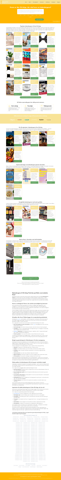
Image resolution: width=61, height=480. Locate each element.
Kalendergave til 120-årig (34, 461)
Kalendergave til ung (15, 418)
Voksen (40, 15)
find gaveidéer (39, 19)
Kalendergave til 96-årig (26, 452)
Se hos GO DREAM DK (51, 62)
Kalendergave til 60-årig (26, 439)
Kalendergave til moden (30, 418)
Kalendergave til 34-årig (42, 429)
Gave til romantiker (21, 465)
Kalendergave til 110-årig (42, 456)
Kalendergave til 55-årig (19, 438)
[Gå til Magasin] (12, 119)
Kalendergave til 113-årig (34, 458)
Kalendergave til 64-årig (26, 441)
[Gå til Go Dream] (34, 119)
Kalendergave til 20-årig (26, 425)
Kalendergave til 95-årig (19, 452)
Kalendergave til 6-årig (16, 421)
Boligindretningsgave (39, 466)
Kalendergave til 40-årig (26, 432)
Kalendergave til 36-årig (26, 431)
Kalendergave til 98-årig (42, 452)
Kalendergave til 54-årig (42, 436)
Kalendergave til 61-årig (34, 439)
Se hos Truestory (50, 145)
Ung (36, 15)
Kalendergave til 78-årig (42, 445)
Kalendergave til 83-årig (19, 448)
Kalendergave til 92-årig (26, 451)
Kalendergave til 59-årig (19, 439)
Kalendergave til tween (37, 416)
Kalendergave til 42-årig (42, 432)
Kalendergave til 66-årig (42, 441)
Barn (28, 15)
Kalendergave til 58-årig (42, 438)
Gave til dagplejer (28, 465)
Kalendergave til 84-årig (26, 448)
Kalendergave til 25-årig (34, 426)
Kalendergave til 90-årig (42, 449)
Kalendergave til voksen (23, 418)
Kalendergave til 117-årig (34, 459)
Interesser (41, 2)
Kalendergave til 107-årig (18, 456)
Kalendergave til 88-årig (26, 449)
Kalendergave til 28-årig (26, 428)
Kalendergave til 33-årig (34, 429)
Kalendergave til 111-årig (18, 458)
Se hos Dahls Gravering (17, 78)
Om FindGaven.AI (23, 476)
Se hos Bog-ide (17, 182)
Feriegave (19, 466)
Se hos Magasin (17, 46)
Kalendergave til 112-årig (26, 458)
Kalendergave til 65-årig (34, 441)
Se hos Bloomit (17, 62)
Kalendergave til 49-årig (34, 435)
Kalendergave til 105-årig (34, 455)
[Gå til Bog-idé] (41, 119)
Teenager (32, 15)
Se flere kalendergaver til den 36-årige (30, 278)
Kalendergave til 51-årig (19, 436)
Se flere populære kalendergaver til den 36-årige (30, 97)
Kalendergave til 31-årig (19, 429)
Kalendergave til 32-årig (26, 429)
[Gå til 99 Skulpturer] (48, 119)
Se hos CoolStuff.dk (33, 46)
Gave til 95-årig (39, 465)
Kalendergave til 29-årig (34, 428)
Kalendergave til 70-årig (42, 442)
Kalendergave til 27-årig (19, 428)
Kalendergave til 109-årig (34, 456)
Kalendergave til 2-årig (23, 419)
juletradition (19, 319)
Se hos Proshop (33, 257)
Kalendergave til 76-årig (26, 445)
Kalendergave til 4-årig (37, 419)
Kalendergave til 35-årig (19, 431)
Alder (30, 2)
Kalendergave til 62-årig (42, 439)
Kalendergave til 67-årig (19, 442)
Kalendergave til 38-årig (42, 431)
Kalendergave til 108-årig (26, 456)
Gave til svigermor (44, 465)
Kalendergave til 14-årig (42, 422)
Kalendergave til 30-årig (42, 428)
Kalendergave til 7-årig (23, 421)
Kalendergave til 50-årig (42, 435)
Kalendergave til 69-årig (34, 442)
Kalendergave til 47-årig (19, 435)
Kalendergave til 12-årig (26, 422)
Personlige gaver (17, 393)
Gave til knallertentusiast (25, 466)
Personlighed (35, 2)
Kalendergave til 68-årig (26, 442)
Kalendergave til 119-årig (26, 461)
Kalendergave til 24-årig (26, 426)
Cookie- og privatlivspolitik (32, 476)
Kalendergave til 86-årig (42, 448)
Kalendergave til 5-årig (45, 419)
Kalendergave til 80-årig (26, 446)
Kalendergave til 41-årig (34, 432)
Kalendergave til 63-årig (19, 441)
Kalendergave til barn (29, 416)
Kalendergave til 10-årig (45, 421)
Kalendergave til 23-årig (19, 426)
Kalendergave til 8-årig (30, 421)
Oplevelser (15, 331)
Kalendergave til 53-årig (34, 436)
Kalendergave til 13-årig (34, 422)
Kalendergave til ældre (37, 418)
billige (34, 324)
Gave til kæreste (16, 465)
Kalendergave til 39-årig (19, 432)
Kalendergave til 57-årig (34, 438)
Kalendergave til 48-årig (26, 435)
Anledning (47, 2)
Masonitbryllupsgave (32, 466)
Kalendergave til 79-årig (19, 446)
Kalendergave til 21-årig (34, 425)
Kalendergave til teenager (44, 416)
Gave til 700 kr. (34, 465)
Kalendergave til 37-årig (34, 431)
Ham (20, 15)
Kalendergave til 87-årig (19, 449)
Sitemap (39, 476)
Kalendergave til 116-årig (26, 459)
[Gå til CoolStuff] (27, 119)
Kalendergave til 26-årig (42, 426)
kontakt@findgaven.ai (48, 478)
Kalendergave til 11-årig (19, 422)
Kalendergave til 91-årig (19, 451)
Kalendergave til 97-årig (34, 452)
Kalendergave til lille (22, 416)
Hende (24, 15)
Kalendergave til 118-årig (42, 459)
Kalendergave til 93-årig (34, 451)
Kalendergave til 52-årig (26, 436)
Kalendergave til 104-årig (26, 455)
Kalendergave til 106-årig (42, 455)
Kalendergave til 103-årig (18, 455)
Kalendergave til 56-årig (26, 438)
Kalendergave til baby (16, 416)
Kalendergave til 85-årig (34, 448)
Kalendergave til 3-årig (30, 419)
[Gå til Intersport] (19, 119)
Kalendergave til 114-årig (42, 458)
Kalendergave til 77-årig (34, 445)
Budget (58, 2)
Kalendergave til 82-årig (42, 446)
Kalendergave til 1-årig (16, 419)
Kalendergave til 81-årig (34, 446)
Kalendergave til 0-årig (45, 418)
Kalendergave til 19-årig (19, 425)
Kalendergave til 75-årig (19, 445)
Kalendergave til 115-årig (18, 459)
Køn (26, 2)
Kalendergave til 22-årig (42, 425)
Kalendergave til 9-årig (37, 421)
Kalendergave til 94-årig (42, 451)
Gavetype (53, 2)
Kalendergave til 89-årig (34, 449)
